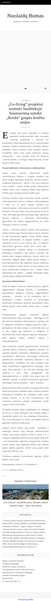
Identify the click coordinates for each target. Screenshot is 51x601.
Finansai (25, 100)
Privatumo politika (25, 599)
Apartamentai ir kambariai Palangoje (17, 572)
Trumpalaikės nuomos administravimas (18, 569)
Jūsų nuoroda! (11, 581)
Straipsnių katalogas (10, 563)
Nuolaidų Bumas (25, 15)
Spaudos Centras (16, 470)
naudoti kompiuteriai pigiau (13, 575)
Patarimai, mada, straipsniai (13, 566)
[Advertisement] (25, 58)
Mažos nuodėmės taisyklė (12, 561)
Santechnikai (7, 578)
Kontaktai (6, 2)
